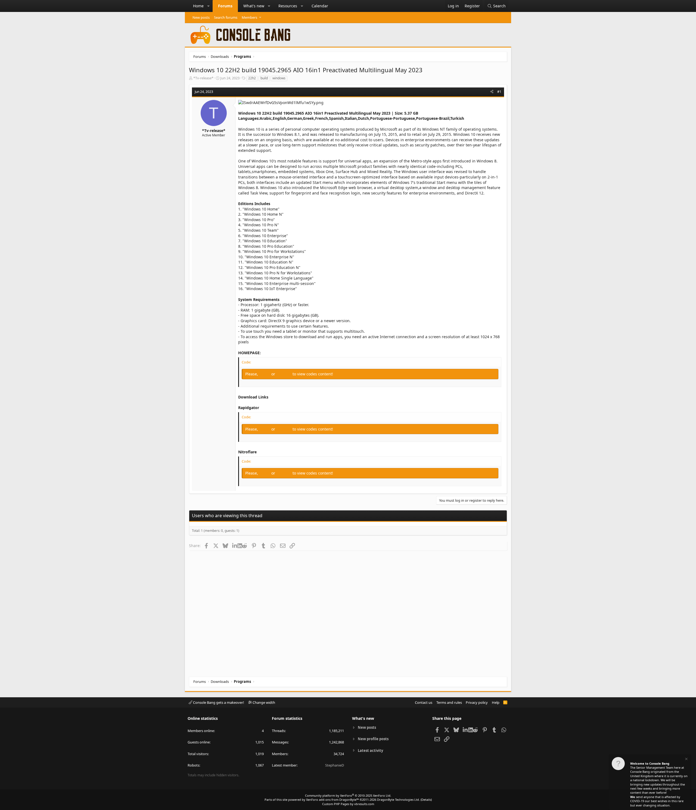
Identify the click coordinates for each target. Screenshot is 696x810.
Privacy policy (477, 702)
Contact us (423, 702)
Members (249, 17)
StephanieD (334, 765)
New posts (201, 17)
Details (426, 800)
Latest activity (370, 750)
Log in (265, 373)
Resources (287, 5)
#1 (499, 91)
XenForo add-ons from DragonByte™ (332, 800)
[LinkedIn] (235, 545)
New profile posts (373, 738)
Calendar (320, 5)
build (264, 78)
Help (495, 702)
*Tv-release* (203, 78)
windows (278, 78)
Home (198, 5)
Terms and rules (449, 702)
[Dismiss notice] (686, 759)
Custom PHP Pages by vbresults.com (348, 804)
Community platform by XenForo (348, 795)
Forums (225, 5)
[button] (208, 6)
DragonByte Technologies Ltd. (398, 800)
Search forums (225, 17)
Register (284, 373)
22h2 (252, 78)
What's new (253, 5)
